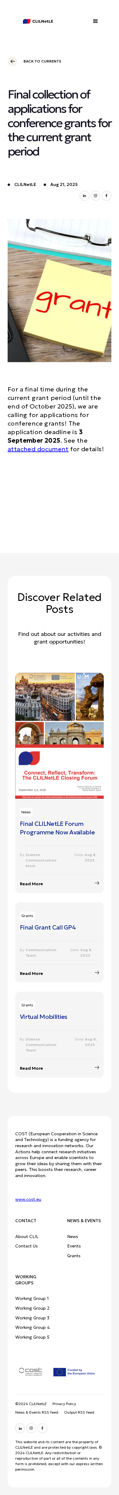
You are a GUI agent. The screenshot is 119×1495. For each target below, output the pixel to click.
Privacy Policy (64, 1403)
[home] (33, 21)
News (72, 1236)
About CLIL (26, 1236)
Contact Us (26, 1246)
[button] (95, 21)
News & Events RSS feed (36, 1412)
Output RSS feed (79, 1412)
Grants (74, 1255)
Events (74, 1246)
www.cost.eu (28, 1199)
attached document (38, 449)
